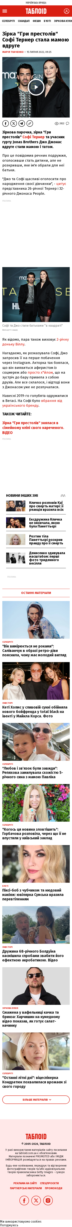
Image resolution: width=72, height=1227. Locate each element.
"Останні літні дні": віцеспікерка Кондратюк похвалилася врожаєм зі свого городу (34, 1082)
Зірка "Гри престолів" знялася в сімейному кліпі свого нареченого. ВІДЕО (33, 428)
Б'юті (47, 21)
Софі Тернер (33, 137)
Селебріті (8, 21)
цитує (61, 183)
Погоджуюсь (9, 1225)
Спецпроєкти (49, 1183)
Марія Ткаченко (13, 52)
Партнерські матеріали (26, 1188)
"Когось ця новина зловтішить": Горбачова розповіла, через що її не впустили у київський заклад (34, 833)
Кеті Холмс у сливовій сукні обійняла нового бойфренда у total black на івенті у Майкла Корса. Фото (34, 711)
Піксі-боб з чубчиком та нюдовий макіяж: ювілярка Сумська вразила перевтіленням (33, 894)
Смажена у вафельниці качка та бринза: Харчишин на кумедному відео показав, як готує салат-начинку (31, 1019)
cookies (36, 1221)
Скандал (24, 21)
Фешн (37, 21)
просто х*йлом (40, 372)
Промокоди (53, 1188)
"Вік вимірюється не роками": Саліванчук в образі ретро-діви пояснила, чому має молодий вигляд (34, 650)
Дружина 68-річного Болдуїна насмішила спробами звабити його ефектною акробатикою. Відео (33, 955)
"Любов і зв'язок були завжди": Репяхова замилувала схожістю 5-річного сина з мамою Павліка (32, 772)
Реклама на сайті (25, 1183)
